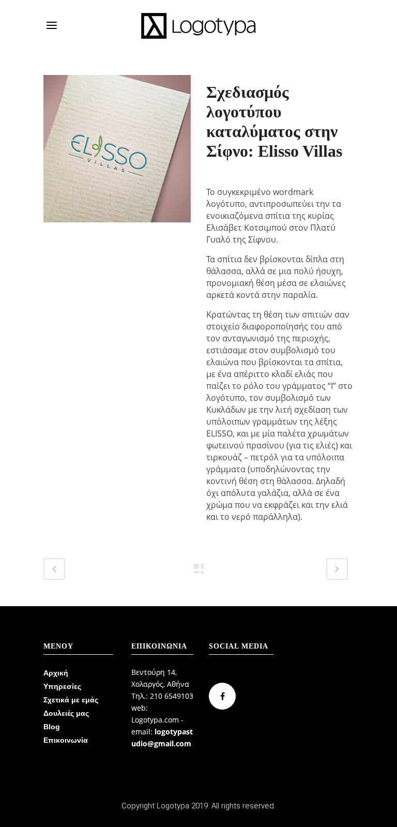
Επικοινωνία (65, 740)
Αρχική (55, 673)
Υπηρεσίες (62, 686)
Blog (51, 727)
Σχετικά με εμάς (70, 700)
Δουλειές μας (66, 713)
